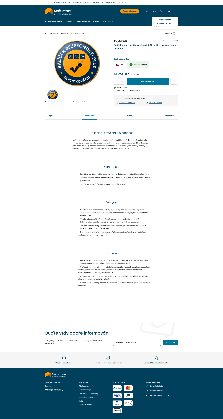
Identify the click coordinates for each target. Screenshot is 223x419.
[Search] (147, 11)
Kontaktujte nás (164, 23)
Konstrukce (89, 115)
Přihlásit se (170, 342)
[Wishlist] (162, 11)
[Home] (46, 33)
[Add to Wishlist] (174, 81)
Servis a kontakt (129, 11)
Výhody (130, 115)
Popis (50, 115)
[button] (168, 11)
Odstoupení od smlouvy (88, 393)
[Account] (154, 11)
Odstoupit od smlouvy (54, 389)
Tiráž (81, 401)
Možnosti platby (85, 404)
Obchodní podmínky (87, 386)
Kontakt (48, 386)
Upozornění (170, 115)
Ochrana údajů (85, 389)
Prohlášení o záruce (87, 397)
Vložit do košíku (148, 81)
